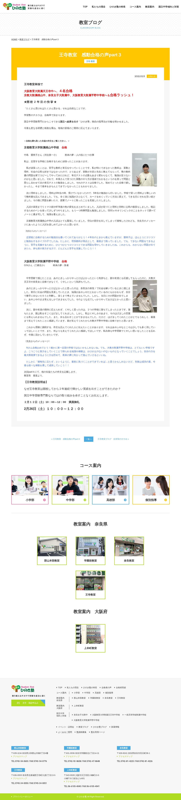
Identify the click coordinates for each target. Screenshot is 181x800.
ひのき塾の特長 (117, 7)
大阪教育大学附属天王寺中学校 (106, 715)
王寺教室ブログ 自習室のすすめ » (113, 439)
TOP (85, 7)
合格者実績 (121, 687)
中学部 (87, 693)
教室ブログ (24, 39)
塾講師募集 (81, 732)
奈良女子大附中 (81, 715)
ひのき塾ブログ (100, 727)
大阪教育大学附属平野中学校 (86, 720)
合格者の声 (106, 687)
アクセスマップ (20, 756)
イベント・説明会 (66, 727)
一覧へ (89, 439)
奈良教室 (109, 698)
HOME (14, 39)
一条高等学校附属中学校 (135, 715)
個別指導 (109, 693)
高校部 (98, 693)
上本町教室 (79, 706)
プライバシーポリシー (23, 796)
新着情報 (115, 727)
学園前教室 (95, 698)
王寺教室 (121, 698)
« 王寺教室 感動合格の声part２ (65, 439)
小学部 (77, 693)
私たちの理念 (98, 7)
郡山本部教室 (80, 698)
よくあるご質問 (65, 732)
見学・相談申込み (30, 703)
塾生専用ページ (98, 732)
